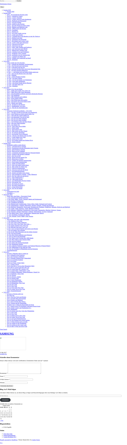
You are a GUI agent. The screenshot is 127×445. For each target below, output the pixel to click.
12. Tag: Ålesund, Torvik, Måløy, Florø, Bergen (20, 216)
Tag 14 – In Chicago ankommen (16, 132)
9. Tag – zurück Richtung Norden (16, 76)
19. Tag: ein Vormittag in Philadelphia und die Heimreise (22, 249)
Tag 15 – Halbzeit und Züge (14, 38)
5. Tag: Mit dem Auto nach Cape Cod (17, 227)
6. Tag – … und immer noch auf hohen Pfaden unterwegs (22, 72)
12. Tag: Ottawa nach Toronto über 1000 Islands (20, 238)
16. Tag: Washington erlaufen (15, 244)
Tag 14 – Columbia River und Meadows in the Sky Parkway (23, 36)
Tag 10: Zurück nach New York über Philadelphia (20, 311)
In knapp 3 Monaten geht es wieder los (17, 253)
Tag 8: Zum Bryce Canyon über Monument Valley (20, 266)
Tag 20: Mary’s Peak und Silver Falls (17, 326)
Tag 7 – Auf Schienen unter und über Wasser (19, 121)
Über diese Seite (7, 434)
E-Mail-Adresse (5, 379)
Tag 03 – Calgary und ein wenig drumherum (19, 19)
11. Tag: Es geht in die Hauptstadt (16, 236)
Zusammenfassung (12, 250)
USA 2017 (6, 252)
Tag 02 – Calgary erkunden (14, 18)
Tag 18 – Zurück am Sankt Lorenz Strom (18, 173)
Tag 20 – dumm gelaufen (14, 142)
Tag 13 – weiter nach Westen (15, 35)
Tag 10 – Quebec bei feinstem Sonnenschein (19, 160)
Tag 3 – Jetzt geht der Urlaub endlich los (18, 115)
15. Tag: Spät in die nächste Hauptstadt (17, 242)
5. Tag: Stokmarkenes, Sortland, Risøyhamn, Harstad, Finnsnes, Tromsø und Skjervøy (30, 205)
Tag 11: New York (12, 312)
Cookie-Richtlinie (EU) (9, 437)
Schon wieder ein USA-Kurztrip (16, 63)
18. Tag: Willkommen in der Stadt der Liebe (19, 247)
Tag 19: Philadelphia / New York (16, 283)
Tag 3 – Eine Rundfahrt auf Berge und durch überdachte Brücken (25, 94)
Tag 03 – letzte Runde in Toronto (16, 149)
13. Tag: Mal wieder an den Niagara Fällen (18, 239)
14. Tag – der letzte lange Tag (15, 84)
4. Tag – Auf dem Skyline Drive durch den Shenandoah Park (23, 69)
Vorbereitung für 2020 (13, 191)
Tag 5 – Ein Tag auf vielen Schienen (17, 118)
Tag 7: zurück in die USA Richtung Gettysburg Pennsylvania (23, 306)
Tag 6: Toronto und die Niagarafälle (16, 303)
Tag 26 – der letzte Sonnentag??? (16, 185)
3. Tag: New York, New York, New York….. (19, 224)
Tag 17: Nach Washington (14, 280)
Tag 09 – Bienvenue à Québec (15, 159)
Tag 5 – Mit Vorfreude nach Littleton (17, 97)
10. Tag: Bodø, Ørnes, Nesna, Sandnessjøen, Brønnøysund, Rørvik (25, 213)
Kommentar (4, 373)
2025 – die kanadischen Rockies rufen (17, 14)
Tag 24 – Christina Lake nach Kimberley (18, 52)
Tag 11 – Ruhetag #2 (12, 31)
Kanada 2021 (7, 143)
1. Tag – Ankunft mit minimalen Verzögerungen (20, 64)
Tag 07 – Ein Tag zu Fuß (14, 156)
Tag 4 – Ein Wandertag (13, 95)
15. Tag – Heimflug (12, 86)
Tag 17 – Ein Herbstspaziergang (15, 171)
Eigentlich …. (11, 193)
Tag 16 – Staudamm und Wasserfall (16, 39)
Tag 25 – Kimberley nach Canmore (16, 53)
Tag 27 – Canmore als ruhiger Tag (16, 56)
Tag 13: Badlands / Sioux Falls (15, 273)
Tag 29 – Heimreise (12, 59)
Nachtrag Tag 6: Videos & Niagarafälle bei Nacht (20, 304)
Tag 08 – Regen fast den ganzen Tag (17, 157)
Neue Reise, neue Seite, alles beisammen (18, 219)
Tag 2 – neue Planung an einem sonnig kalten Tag (20, 114)
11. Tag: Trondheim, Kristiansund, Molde (18, 215)
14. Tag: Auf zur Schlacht (14, 241)
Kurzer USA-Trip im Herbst (14, 89)
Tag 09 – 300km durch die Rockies (16, 28)
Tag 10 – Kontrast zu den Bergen (16, 104)
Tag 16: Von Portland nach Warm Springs (18, 320)
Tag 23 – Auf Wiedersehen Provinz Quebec (19, 180)
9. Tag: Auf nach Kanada (14, 233)
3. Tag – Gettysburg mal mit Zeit (16, 67)
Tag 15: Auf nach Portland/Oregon (16, 318)
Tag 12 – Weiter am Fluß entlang (16, 163)
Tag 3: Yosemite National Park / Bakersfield (19, 258)
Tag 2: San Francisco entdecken (15, 256)
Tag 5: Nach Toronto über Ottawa (16, 301)
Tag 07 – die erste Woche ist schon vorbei (18, 25)
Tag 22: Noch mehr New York (15, 287)
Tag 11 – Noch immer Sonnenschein (17, 162)
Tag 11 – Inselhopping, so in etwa (16, 106)
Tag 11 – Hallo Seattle (13, 128)
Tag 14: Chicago (11, 275)
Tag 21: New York (12, 286)
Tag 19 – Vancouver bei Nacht (15, 44)
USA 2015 (6, 292)
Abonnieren (5, 400)
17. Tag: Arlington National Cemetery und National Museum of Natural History (28, 246)
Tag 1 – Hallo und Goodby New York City (18, 90)
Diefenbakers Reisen (5, 4)
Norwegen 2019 (7, 194)
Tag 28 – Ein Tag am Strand (14, 188)
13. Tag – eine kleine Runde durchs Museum (19, 83)
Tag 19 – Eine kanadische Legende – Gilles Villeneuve (22, 174)
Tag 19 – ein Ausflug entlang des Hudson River (20, 140)
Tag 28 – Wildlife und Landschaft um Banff (19, 58)
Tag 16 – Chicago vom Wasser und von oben (19, 135)
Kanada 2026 (7, 10)
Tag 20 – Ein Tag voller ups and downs (17, 176)
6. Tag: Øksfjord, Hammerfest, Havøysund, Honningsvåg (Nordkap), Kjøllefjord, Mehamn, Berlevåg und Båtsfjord (38, 207)
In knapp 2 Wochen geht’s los (15, 294)
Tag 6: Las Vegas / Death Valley (15, 263)
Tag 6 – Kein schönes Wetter (15, 98)
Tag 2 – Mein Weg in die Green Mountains (18, 92)
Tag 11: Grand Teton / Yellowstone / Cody (18, 270)
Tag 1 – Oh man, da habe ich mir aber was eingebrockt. (22, 112)
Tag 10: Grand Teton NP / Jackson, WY (18, 269)
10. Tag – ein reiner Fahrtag (14, 78)
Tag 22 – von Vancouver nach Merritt (17, 49)
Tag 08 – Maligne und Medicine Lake (17, 27)
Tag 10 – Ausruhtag (12, 30)
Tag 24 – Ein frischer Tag (14, 182)
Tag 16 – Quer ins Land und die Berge (17, 170)
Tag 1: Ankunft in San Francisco (16, 255)
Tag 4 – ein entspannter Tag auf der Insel (18, 117)
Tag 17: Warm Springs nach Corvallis (17, 322)
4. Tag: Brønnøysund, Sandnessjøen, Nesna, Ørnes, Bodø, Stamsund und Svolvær (29, 204)
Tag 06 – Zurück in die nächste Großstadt (18, 154)
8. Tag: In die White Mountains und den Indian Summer (22, 232)
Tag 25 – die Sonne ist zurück (15, 183)
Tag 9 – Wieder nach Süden (14, 103)
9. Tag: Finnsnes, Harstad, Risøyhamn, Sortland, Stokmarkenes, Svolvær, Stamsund (30, 211)
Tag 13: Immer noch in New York (16, 315)
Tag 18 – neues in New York (15, 139)
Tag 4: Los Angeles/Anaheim (15, 260)
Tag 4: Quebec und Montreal (15, 300)
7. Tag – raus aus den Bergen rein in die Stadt (19, 73)
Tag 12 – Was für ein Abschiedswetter (17, 107)
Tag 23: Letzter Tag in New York (16, 289)
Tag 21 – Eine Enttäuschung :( (15, 177)
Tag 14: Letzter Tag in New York (16, 317)
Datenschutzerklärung (9, 435)
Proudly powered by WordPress (8, 440)
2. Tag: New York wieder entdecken (17, 222)
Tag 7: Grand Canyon (13, 264)
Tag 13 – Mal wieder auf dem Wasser (17, 131)
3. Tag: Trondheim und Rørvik (15, 202)
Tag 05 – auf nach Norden (14, 22)
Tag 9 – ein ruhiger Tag (13, 125)
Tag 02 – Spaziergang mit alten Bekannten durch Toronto (22, 148)
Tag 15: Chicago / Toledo (14, 277)
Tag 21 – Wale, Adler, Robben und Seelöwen (19, 47)
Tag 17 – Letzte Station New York (16, 137)
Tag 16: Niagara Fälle (13, 278)
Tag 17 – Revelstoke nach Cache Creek (18, 41)
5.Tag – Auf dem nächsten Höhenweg (17, 70)
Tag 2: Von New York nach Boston (16, 297)
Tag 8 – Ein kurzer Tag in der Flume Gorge (19, 101)
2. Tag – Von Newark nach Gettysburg (17, 66)
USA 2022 (6, 109)
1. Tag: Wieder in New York (14, 221)
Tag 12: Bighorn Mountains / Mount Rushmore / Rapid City (23, 272)
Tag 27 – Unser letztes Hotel (14, 187)
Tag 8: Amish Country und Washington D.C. (19, 308)
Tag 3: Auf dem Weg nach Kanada (16, 298)
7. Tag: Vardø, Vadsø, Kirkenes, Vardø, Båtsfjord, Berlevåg (23, 208)
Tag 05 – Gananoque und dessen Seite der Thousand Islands (23, 152)
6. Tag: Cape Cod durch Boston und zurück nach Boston (22, 228)
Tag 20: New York (12, 284)
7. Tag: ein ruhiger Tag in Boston (16, 230)
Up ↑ (1, 443)
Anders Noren (36, 440)
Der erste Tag (10, 295)
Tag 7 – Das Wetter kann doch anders (17, 100)
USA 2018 (6, 218)
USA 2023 (6, 87)
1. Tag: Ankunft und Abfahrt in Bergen (17, 197)
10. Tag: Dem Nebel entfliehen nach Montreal (19, 235)
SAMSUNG (7, 333)
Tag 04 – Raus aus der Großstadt (16, 151)
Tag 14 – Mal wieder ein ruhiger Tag (17, 166)
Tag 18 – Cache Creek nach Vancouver (17, 42)
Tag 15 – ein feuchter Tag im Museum (17, 134)
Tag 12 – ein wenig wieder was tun (16, 33)
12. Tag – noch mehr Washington (16, 81)
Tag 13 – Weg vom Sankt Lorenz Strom (18, 165)
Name (2, 376)
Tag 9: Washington (12, 309)
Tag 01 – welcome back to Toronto (16, 146)
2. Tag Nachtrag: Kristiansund (15, 201)
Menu (2, 7)
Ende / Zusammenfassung (14, 291)
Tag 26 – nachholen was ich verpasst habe (18, 55)
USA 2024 (6, 61)
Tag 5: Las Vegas (11, 261)
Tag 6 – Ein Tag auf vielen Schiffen (16, 120)
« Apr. (1, 420)
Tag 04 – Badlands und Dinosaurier (16, 21)
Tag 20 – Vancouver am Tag (14, 45)
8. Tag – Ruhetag (11, 75)
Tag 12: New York (12, 314)
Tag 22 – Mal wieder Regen (15, 179)
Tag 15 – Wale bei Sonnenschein (16, 168)
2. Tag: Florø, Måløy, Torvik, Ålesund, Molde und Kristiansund (24, 199)
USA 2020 (6, 190)
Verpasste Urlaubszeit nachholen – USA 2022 (19, 111)
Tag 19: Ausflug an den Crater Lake (17, 325)
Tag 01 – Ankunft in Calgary (15, 16)
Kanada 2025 (7, 13)
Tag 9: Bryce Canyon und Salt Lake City (18, 267)
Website (2, 382)
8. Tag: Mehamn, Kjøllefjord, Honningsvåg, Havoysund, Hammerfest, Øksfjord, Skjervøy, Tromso (34, 210)
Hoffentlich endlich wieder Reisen (16, 145)
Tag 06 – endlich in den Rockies (16, 24)
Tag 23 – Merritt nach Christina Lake (17, 50)
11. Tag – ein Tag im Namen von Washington (19, 80)
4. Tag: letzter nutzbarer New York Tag (17, 225)
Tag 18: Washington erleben (14, 281)
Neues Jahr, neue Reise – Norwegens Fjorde (19, 196)
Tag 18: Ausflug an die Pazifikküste (16, 323)
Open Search (3, 329)
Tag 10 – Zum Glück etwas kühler (16, 126)
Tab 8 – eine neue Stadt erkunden (16, 123)
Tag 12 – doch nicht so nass (14, 129)
